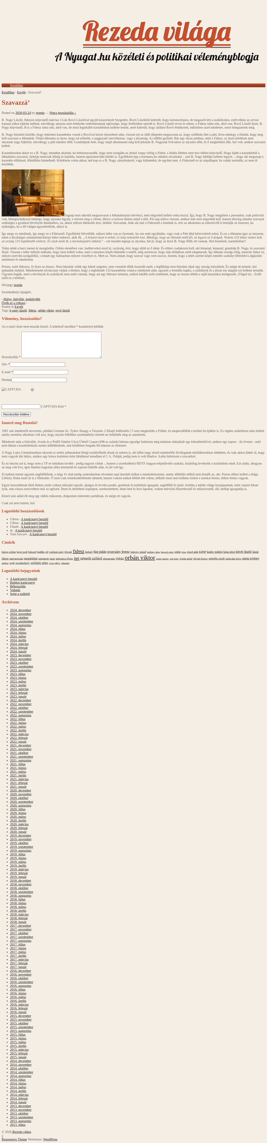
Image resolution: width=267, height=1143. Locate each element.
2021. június (18, 768)
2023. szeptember (21, 666)
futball (89, 551)
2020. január (18, 832)
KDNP (202, 552)
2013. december (20, 1106)
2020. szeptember (21, 801)
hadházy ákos (153, 552)
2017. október (19, 933)
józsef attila (192, 552)
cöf (46, 552)
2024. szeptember (21, 621)
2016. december (20, 970)
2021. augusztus (20, 760)
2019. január (18, 877)
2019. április (18, 865)
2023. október (19, 662)
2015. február (19, 1053)
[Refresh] (32, 390)
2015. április (18, 1046)
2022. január (18, 741)
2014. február (19, 1098)
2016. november (20, 974)
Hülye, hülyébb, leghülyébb (22, 299)
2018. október (19, 888)
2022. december (20, 700)
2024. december (20, 610)
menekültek (31, 558)
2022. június (18, 723)
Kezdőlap (16, 85)
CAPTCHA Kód (52, 406)
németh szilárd (91, 558)
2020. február (19, 828)
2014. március (19, 1094)
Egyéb (21, 92)
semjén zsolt (217, 558)
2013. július (17, 1125)
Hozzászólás (11, 357)
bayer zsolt (22, 552)
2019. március (19, 869)
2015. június (18, 1038)
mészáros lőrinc (64, 558)
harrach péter (167, 552)
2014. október (19, 1068)
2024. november (20, 614)
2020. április (18, 820)
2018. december (20, 880)
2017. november (20, 929)
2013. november (20, 1109)
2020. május (18, 816)
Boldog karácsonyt (22, 582)
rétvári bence (200, 558)
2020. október (19, 798)
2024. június (18, 632)
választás (65, 563)
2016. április (18, 1001)
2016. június (18, 993)
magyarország (16, 558)
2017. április (18, 955)
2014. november (20, 1064)
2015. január (18, 1057)
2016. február (19, 1008)
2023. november (20, 659)
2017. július (17, 944)
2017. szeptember (21, 937)
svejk (12, 563)
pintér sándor (162, 558)
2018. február (19, 918)
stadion (5, 563)
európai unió (56, 552)
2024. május (18, 636)
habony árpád (138, 552)
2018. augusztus (20, 895)
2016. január (18, 1012)
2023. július (17, 674)
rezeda (40, 113)
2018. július (17, 899)
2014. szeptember (21, 1072)
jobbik (177, 552)
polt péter (174, 558)
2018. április (18, 910)
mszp (52, 558)
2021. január (18, 786)
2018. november (20, 884)
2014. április (18, 1091)
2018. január (18, 922)
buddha (40, 552)
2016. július (17, 989)
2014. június (18, 1083)
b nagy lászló (18, 310)
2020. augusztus (20, 805)
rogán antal (186, 558)
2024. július (17, 629)
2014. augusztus (20, 1076)
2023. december (20, 655)
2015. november (20, 1019)
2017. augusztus (20, 940)
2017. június (18, 948)
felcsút (68, 551)
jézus (183, 552)
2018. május (18, 907)
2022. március (19, 734)
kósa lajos (229, 551)
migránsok (43, 558)
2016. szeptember (21, 982)
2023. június (18, 677)
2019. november (20, 839)
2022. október (19, 708)
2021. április (18, 775)
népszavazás (109, 558)
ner (76, 558)
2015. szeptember (21, 1027)
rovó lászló (62, 310)
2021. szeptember (21, 756)
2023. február (19, 693)
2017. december (20, 925)
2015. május (18, 1042)
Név (4, 364)
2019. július (17, 854)
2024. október (19, 617)
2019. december (20, 835)
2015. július (17, 1034)
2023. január (18, 696)
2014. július (17, 1079)
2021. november (20, 749)
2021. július (17, 764)
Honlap (6, 379)
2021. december (20, 745)
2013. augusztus (20, 1121)
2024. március (19, 644)
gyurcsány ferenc (118, 552)
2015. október (19, 1023)
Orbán (120, 558)
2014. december (20, 1061)
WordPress (50, 1139)
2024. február (19, 647)
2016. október (19, 978)
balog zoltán (9, 551)
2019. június (18, 858)
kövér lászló (244, 551)
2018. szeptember (21, 892)
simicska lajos (233, 558)
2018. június (18, 903)
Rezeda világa (21, 1132)
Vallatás (15, 590)
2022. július (17, 719)
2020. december (20, 790)
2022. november (20, 704)
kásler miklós (215, 551)
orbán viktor (46, 310)
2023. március (19, 689)
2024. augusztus (20, 625)
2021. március (19, 779)
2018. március (19, 914)
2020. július (17, 809)
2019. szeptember (21, 847)
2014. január (18, 1102)
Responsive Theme (14, 1139)
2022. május (18, 726)
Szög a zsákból (20, 594)
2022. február (19, 738)
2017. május (18, 952)
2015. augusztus (20, 1031)
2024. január (18, 651)
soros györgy (250, 558)
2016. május (18, 997)
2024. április (18, 640)
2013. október (19, 1113)
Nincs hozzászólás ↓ (62, 113)
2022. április (18, 730)
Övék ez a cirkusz (13, 303)
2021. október (19, 753)
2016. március (19, 1004)
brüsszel (32, 552)
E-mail (6, 372)
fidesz (32, 310)
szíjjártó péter (39, 563)
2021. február (19, 783)
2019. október (19, 843)
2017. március (19, 959)
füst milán (99, 552)
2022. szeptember (21, 711)
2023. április (18, 685)
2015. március (19, 1049)
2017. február (19, 963)
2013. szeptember (21, 1117)
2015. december (20, 1016)
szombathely (22, 563)
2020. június (18, 813)
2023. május (18, 681)
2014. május (18, 1087)
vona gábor (54, 563)
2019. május (18, 862)
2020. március (19, 824)
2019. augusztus (20, 850)
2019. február (19, 873)
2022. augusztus (20, 715)
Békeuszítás (18, 586)
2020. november (20, 794)
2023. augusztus (20, 670)
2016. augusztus (20, 986)
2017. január (18, 967)
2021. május (18, 771)
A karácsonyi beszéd (34, 519)
